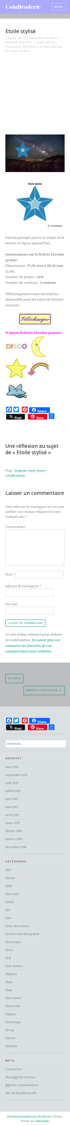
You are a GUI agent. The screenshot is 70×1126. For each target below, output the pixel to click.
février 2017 (13, 831)
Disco (17, 678)
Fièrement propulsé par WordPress (29, 1116)
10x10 (49, 42)
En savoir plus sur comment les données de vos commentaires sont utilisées (32, 645)
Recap (9, 1030)
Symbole (11, 1046)
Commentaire (15, 526)
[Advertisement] (35, 94)
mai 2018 (11, 767)
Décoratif (30, 46)
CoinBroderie (23, 6)
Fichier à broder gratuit (22, 934)
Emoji (9, 902)
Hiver (9, 950)
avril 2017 (12, 815)
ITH (8, 958)
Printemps (13, 1022)
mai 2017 (11, 807)
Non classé (13, 998)
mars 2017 (12, 823)
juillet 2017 (13, 791)
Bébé (8, 886)
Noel (8, 990)
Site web (11, 604)
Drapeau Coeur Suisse (41, 690)
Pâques (10, 1014)
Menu (58, 6)
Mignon (11, 974)
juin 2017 (11, 799)
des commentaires (21, 1085)
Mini (8, 982)
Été (7, 910)
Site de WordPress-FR (20, 1093)
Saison (10, 1038)
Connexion (13, 1069)
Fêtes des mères (17, 926)
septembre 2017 (16, 775)
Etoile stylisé (20, 31)
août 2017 (11, 783)
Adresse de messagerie (23, 586)
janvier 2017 (13, 839)
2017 (8, 870)
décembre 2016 (16, 847)
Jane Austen (13, 966)
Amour (10, 878)
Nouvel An (12, 1006)
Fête (8, 918)
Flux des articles (20, 1077)
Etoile (45, 46)
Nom (10, 574)
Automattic (42, 1121)
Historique (13, 942)
